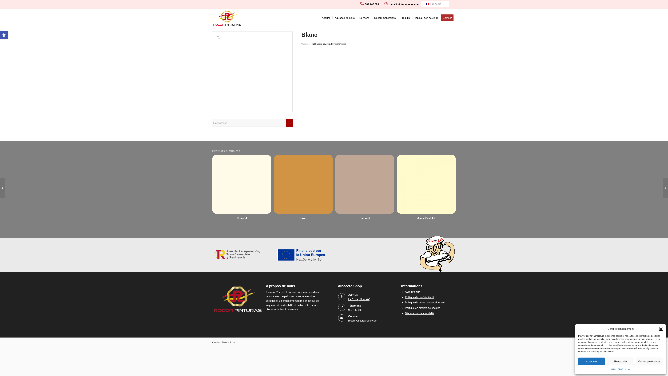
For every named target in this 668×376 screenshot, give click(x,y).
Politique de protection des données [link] (425, 302)
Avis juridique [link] (412, 291)
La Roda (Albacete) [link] (359, 299)
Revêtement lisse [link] (338, 44)
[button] (661, 329)
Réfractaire (620, 361)
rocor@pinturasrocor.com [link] (404, 4)
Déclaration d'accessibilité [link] (419, 313)
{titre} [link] (613, 369)
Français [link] (435, 4)
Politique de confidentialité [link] (419, 297)
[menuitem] (326, 18)
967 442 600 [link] (372, 4)
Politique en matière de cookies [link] (422, 307)
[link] (4, 35)
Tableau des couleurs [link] (321, 44)
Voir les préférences (649, 361)
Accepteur (592, 361)
